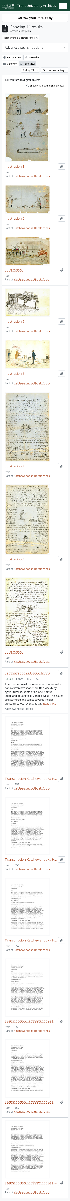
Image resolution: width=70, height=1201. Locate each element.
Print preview (13, 57)
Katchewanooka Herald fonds (32, 176)
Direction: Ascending (53, 70)
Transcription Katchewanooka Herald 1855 (31, 779)
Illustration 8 (14, 559)
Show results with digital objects (46, 85)
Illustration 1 (14, 166)
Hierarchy (33, 57)
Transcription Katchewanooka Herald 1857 (31, 940)
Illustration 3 (14, 270)
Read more (49, 703)
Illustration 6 (14, 374)
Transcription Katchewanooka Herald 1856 (31, 859)
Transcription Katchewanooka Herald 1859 (31, 1102)
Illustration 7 (14, 466)
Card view (11, 63)
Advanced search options (24, 47)
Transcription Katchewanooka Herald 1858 (31, 1021)
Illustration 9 (14, 652)
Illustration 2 (14, 218)
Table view (29, 63)
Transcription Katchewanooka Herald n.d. (31, 1183)
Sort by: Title (29, 70)
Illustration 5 (14, 321)
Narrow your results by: (35, 18)
